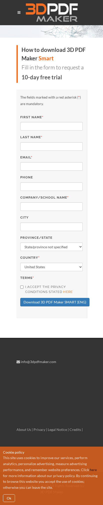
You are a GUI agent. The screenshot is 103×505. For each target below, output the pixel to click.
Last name (31, 137)
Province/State (36, 238)
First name (31, 117)
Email (26, 157)
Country (30, 257)
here (68, 292)
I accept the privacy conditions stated (49, 289)
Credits (75, 429)
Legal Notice (57, 429)
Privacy (39, 429)
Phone (26, 177)
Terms (27, 278)
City (24, 217)
